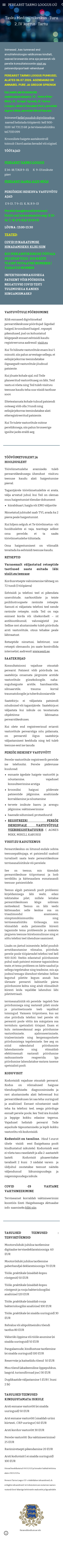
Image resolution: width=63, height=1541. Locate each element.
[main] (31, 21)
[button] (4, 4)
